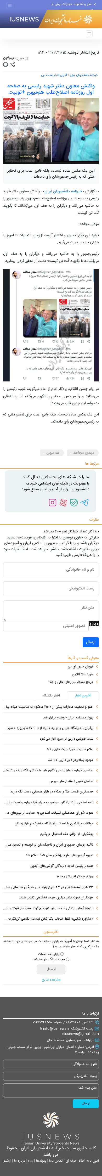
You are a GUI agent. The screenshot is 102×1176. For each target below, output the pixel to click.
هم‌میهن (52, 452)
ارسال (90, 642)
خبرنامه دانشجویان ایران (84, 75)
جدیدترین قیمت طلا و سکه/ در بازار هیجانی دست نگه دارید (51, 792)
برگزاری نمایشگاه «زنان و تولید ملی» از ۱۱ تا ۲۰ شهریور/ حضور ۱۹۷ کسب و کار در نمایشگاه (48, 728)
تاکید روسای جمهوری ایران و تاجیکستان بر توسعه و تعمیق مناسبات (48, 845)
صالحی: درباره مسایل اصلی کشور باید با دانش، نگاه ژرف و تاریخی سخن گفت (48, 770)
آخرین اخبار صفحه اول (54, 75)
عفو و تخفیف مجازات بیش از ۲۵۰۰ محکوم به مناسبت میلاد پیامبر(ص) (48, 707)
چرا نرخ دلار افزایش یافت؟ (74, 876)
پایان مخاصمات (48, 954)
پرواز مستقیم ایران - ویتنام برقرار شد (68, 718)
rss (30, 1161)
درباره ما (19, 1161)
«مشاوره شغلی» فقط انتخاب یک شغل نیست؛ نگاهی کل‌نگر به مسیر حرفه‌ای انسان (48, 919)
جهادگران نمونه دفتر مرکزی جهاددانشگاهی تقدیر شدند (56, 898)
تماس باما (55, 1161)
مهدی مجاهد (83, 452)
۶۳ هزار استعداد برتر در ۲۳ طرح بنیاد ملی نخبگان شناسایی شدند (48, 887)
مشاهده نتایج (51, 980)
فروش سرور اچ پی (80, 666)
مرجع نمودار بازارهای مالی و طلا (71, 682)
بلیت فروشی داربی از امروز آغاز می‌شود (66, 739)
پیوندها (40, 1161)
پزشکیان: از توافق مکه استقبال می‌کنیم (66, 834)
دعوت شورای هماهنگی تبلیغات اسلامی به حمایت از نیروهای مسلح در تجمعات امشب (48, 813)
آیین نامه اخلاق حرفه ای (82, 1161)
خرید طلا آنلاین (82, 674)
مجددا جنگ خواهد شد (49, 959)
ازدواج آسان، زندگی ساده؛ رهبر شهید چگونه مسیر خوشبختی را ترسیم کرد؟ (48, 908)
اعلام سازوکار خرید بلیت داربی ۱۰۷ (70, 749)
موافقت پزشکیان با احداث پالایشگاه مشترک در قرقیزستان (54, 823)
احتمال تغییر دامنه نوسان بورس (71, 781)
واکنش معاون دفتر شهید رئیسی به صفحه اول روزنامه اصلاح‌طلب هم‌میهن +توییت (51, 89)
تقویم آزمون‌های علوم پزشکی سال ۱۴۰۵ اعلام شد (59, 855)
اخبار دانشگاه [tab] (51, 696)
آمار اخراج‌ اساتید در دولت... (73, 6)
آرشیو (7, 1161)
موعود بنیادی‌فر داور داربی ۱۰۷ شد (70, 760)
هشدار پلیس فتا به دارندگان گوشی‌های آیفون (61, 866)
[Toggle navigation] (9, 5)
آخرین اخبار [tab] (83, 696)
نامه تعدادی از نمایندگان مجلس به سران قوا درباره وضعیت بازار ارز (48, 802)
